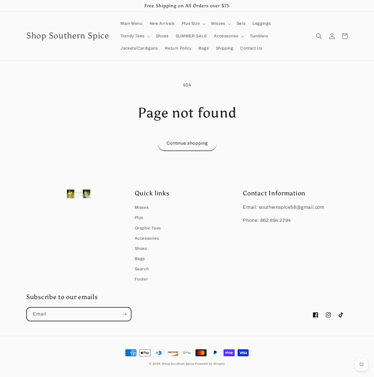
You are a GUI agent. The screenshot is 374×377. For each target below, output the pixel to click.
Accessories (147, 238)
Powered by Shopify (210, 363)
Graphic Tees (148, 228)
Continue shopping (187, 143)
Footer (141, 279)
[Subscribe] (124, 314)
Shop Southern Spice (178, 363)
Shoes (141, 248)
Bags (140, 259)
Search (142, 269)
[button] (193, 23)
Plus (139, 217)
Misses (142, 207)
